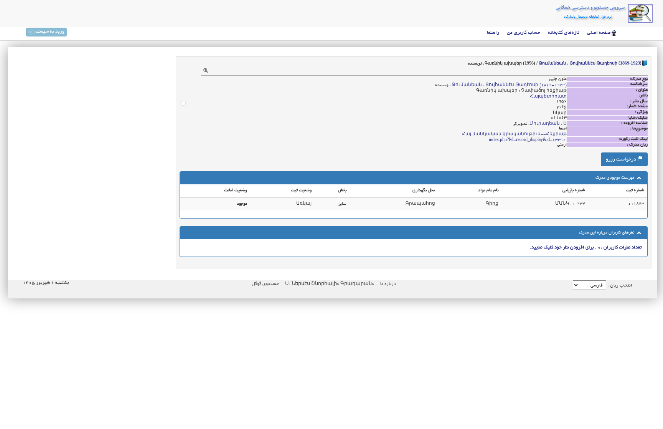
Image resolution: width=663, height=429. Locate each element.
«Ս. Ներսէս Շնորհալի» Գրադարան (329, 284)
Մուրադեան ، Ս (548, 124)
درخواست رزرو (621, 159)
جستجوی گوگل (265, 284)
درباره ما (388, 284)
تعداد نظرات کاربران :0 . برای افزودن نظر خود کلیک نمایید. (586, 247)
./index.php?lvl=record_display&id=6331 (528, 140)
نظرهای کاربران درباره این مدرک (607, 232)
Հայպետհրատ (548, 96)
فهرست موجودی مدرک (615, 178)
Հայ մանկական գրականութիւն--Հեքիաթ (514, 134)
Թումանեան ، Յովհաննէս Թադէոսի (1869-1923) (590, 63)
